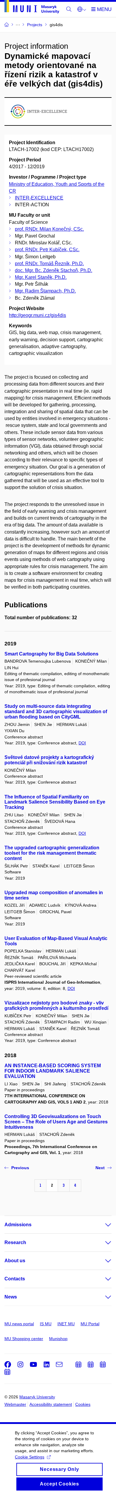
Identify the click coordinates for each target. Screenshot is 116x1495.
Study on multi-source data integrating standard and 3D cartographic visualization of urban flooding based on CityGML (55, 711)
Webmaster (15, 1404)
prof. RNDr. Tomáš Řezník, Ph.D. (49, 263)
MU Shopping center (23, 1338)
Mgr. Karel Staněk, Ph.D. (41, 277)
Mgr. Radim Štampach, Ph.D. (45, 290)
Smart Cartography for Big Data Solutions (51, 653)
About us (14, 1260)
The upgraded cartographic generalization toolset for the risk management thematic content (51, 853)
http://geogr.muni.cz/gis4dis (37, 315)
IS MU (45, 1323)
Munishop (58, 1338)
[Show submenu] (102, 1225)
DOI (82, 743)
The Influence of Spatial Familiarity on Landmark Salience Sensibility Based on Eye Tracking (54, 802)
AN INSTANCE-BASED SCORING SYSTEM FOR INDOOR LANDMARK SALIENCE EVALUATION (52, 1071)
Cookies (82, 1404)
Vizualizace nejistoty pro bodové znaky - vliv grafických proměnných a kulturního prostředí (56, 1005)
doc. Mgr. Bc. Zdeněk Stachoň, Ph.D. (53, 270)
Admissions (18, 1224)
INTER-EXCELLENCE (39, 197)
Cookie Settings (29, 1457)
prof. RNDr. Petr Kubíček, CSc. (47, 249)
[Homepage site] (31, 7)
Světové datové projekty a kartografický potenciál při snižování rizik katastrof (49, 760)
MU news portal (19, 1323)
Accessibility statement (50, 1404)
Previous (20, 1167)
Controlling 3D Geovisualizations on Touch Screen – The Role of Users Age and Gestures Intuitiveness (56, 1122)
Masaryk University (37, 1397)
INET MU (66, 1323)
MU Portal (90, 1323)
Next (100, 1167)
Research (15, 1242)
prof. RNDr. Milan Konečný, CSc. (49, 229)
